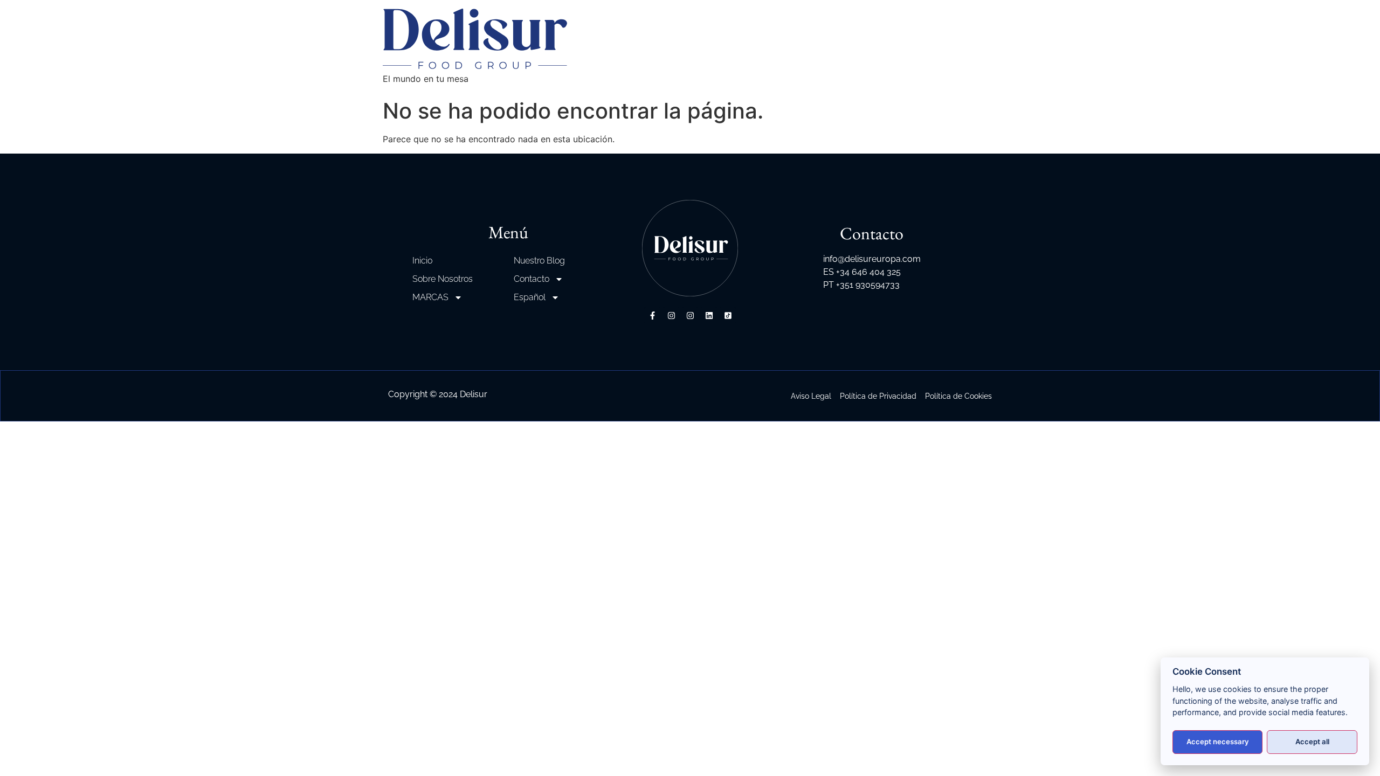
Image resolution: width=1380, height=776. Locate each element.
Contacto (531, 279)
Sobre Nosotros (442, 279)
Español (530, 297)
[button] (21, 754)
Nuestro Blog (539, 260)
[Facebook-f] (652, 315)
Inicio (422, 260)
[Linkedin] (709, 315)
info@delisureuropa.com (872, 259)
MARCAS (430, 297)
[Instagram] (671, 315)
